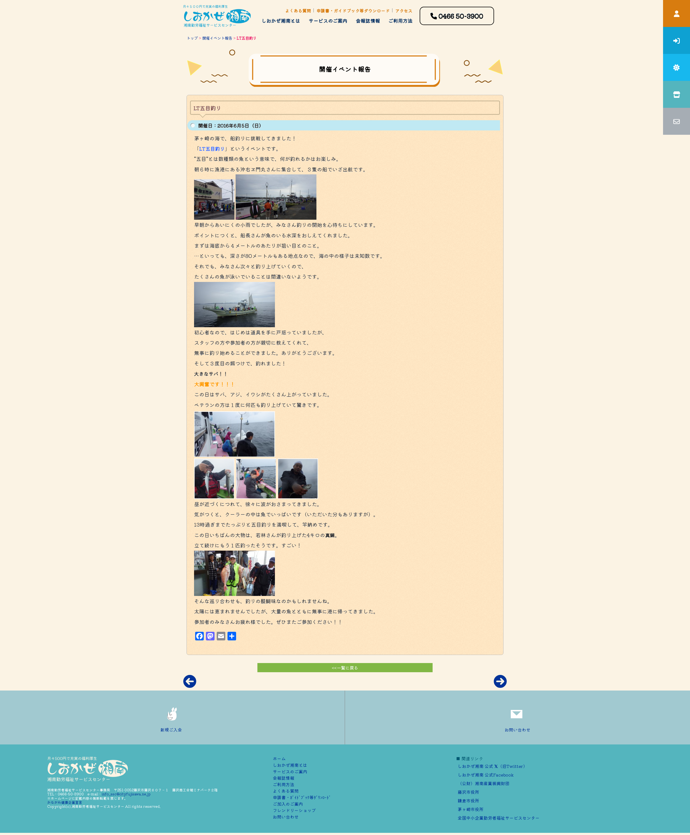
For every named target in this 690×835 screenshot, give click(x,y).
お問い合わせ (517, 729)
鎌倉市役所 (468, 800)
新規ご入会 (171, 729)
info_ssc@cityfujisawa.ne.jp (126, 793)
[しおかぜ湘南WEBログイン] (676, 13)
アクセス (403, 10)
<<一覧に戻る (345, 667)
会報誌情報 (368, 20)
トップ (192, 38)
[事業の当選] (676, 67)
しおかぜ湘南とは (280, 20)
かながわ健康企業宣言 (64, 802)
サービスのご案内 (328, 20)
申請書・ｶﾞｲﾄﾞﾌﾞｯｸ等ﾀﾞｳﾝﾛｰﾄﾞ (302, 797)
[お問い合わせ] (676, 121)
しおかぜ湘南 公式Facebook (486, 774)
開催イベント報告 (217, 38)
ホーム (279, 758)
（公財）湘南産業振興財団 (483, 783)
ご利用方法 (400, 20)
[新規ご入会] (676, 40)
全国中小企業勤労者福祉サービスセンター (499, 818)
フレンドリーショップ (294, 810)
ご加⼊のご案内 (288, 804)
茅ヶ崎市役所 (471, 809)
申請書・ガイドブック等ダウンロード (353, 10)
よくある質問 (298, 10)
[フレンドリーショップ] (676, 94)
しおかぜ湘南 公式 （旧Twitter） (492, 766)
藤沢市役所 (468, 792)
